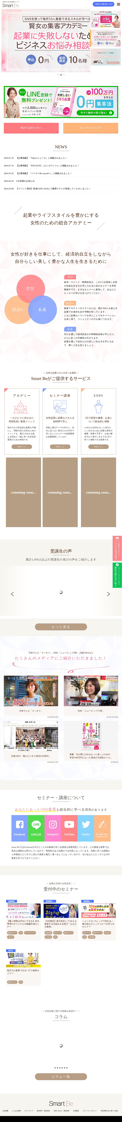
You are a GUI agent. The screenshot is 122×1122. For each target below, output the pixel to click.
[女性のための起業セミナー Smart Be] (61, 1105)
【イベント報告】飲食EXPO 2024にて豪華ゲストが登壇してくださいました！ (53, 188)
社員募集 (76, 1111)
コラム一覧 (61, 1076)
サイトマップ (29, 1111)
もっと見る (61, 627)
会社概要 (5, 1111)
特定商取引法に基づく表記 (109, 1111)
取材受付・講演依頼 (43, 1111)
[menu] (118, 4)
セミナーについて (91, 127)
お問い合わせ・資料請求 (61, 1111)
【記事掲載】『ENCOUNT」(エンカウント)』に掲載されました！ (47, 165)
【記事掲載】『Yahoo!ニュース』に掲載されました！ (41, 158)
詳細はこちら (22, 447)
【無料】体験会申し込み (103, 4)
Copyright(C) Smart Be (55, 1119)
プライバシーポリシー (90, 1111)
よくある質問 (16, 1111)
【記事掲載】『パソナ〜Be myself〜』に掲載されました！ (44, 173)
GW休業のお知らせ (25, 181)
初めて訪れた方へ (31, 127)
